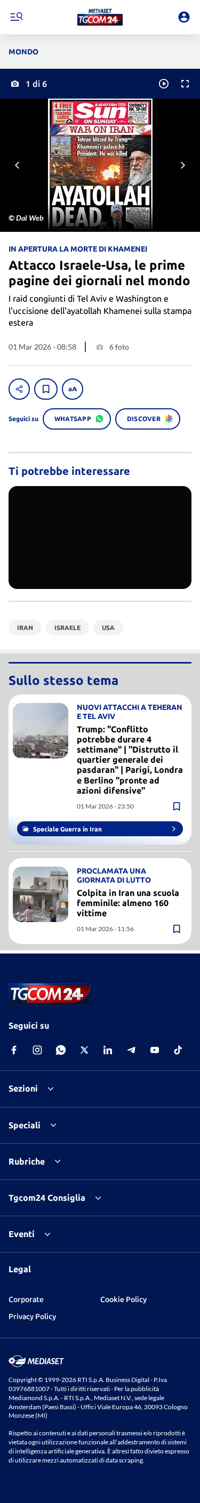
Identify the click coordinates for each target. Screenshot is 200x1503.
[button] (100, 17)
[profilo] (184, 17)
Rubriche (27, 1161)
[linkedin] (107, 1050)
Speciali (25, 1125)
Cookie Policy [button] (123, 1299)
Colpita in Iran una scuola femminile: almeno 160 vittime (128, 903)
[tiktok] (178, 1050)
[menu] (16, 17)
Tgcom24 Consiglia (47, 1197)
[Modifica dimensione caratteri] (72, 389)
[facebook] (14, 1050)
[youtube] (154, 1050)
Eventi (22, 1234)
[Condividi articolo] (19, 389)
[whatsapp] (60, 1050)
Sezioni (23, 1088)
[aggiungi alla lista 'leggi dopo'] (46, 389)
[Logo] (100, 17)
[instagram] (37, 1050)
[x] (84, 1050)
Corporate (26, 1299)
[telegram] (131, 1050)
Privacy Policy (32, 1316)
